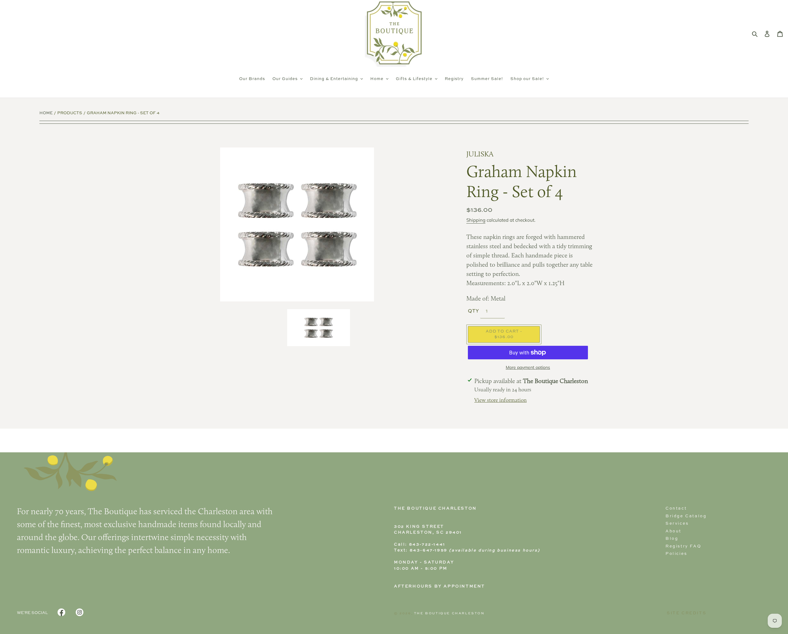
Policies (676, 554)
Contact (676, 509)
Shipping (475, 220)
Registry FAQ (683, 546)
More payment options (528, 367)
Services (677, 524)
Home (46, 113)
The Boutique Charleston (449, 613)
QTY (473, 311)
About (673, 531)
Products (69, 113)
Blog (671, 539)
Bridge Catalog (685, 516)
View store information (500, 400)
